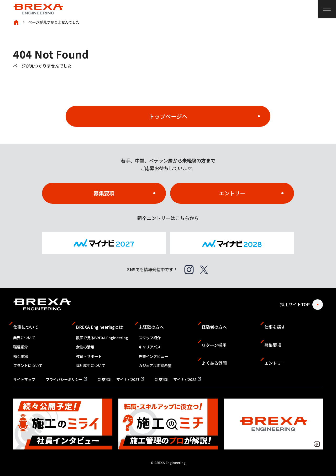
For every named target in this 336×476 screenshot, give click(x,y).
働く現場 (20, 356)
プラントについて (28, 365)
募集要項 (103, 193)
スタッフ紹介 (150, 337)
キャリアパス (150, 346)
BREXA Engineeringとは (99, 327)
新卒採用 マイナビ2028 (178, 379)
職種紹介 (20, 346)
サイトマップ (24, 379)
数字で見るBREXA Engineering (102, 337)
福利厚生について (90, 365)
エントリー (232, 193)
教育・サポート (89, 356)
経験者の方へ (214, 327)
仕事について (25, 327)
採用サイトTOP (295, 304)
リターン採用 (214, 345)
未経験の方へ (151, 327)
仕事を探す (274, 327)
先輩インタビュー (153, 356)
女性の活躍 (85, 346)
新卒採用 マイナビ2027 (121, 379)
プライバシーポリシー (66, 379)
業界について (24, 337)
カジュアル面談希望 (155, 365)
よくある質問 (214, 363)
